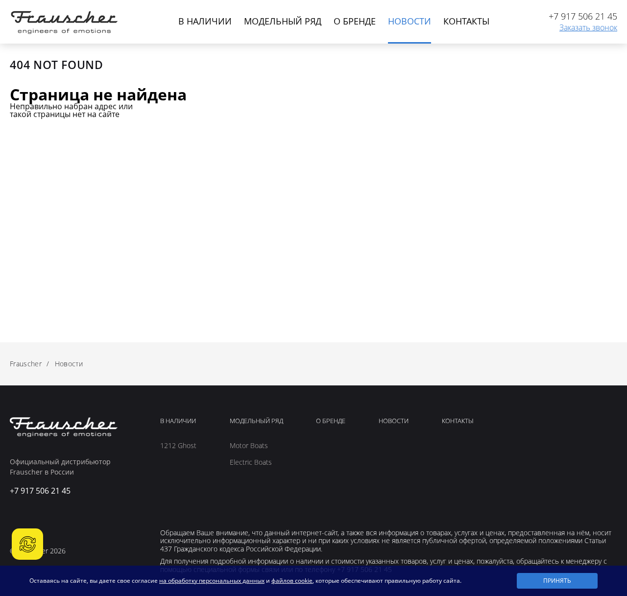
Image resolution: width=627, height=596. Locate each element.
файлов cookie (292, 580)
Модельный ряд (282, 21)
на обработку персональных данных (212, 580)
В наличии (205, 21)
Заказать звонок (588, 28)
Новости (409, 21)
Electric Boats (251, 462)
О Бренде (330, 421)
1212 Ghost (178, 445)
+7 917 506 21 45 (583, 16)
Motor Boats (249, 445)
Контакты (466, 21)
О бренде (355, 21)
